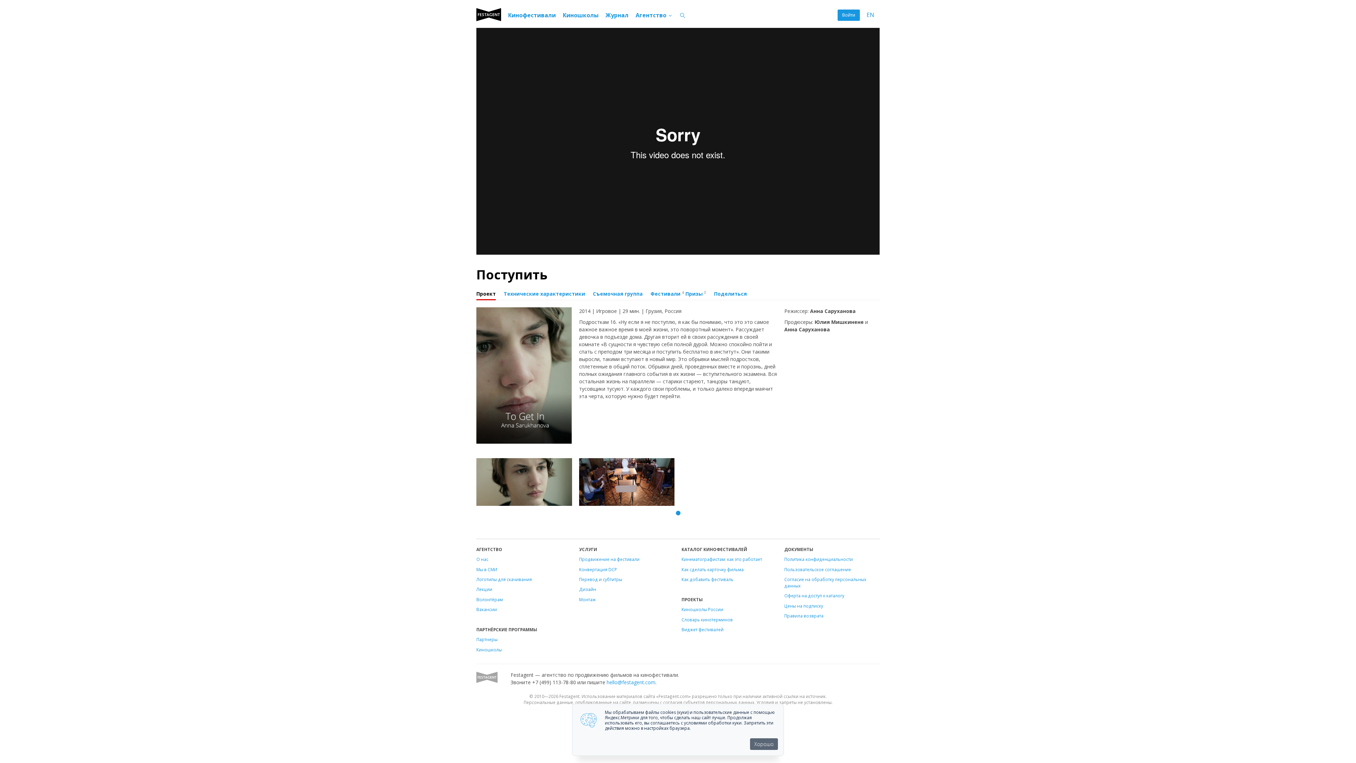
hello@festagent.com (631, 682)
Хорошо (764, 744)
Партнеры (487, 639)
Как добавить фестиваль (707, 579)
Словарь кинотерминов (707, 619)
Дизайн (587, 589)
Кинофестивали (532, 15)
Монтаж (587, 599)
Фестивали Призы (678, 293)
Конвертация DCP (598, 569)
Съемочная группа (618, 293)
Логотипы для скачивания (504, 579)
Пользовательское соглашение (817, 569)
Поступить (511, 274)
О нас (482, 559)
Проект (486, 293)
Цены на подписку (803, 606)
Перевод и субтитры (600, 579)
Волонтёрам (489, 599)
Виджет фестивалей (703, 629)
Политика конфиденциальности (818, 559)
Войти (848, 15)
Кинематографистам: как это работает (722, 559)
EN (870, 15)
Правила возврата (803, 616)
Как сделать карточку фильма (713, 569)
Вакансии (486, 609)
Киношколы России (702, 609)
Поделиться (730, 293)
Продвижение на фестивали (609, 559)
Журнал (617, 15)
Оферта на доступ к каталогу (814, 595)
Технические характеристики (544, 293)
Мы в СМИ (486, 569)
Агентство (652, 15)
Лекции (484, 589)
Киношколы (581, 15)
